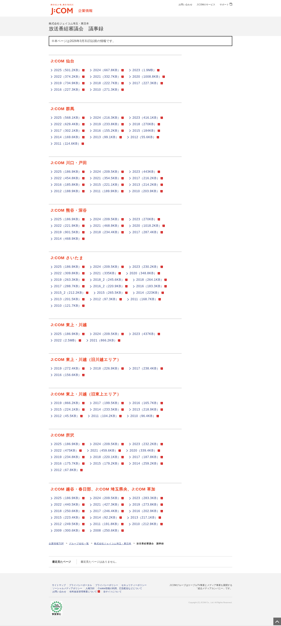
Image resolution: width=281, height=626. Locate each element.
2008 (107, 530)
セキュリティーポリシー (134, 585)
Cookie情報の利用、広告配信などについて (120, 588)
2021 (107, 76)
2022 (67, 76)
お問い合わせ (185, 4)
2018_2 (108, 279)
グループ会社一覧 (79, 543)
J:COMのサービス (206, 4)
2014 (67, 137)
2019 (67, 83)
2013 (106, 137)
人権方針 (90, 588)
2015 (144, 130)
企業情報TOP (56, 543)
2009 (67, 530)
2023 (144, 70)
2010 (107, 89)
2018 (107, 83)
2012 (143, 137)
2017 (146, 83)
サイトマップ (59, 585)
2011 (67, 143)
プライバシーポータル (80, 585)
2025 (67, 70)
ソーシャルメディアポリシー (67, 588)
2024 (107, 70)
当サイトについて (112, 591)
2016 (67, 89)
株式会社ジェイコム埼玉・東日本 (112, 543)
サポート (224, 4)
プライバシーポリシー (106, 585)
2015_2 (69, 292)
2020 (147, 76)
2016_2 (108, 286)
